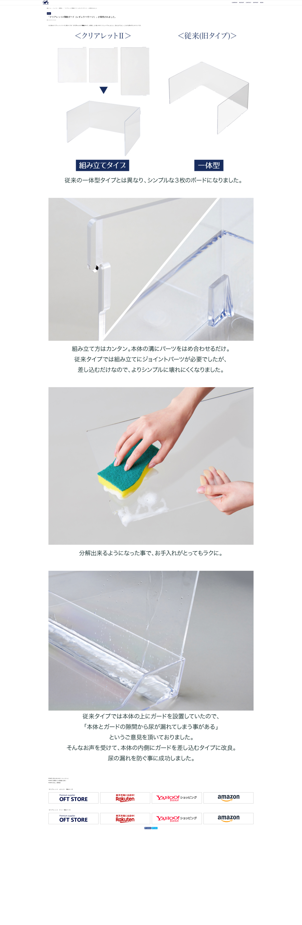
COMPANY (234, 2)
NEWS (261, 2)
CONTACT (248, 2)
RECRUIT (241, 2)
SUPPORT (255, 2)
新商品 (48, 13)
